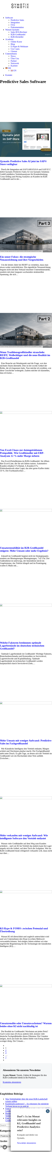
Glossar (14, 51)
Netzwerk (15, 63)
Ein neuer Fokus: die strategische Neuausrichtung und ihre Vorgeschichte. (22, 258)
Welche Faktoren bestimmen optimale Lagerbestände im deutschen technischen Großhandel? (22, 645)
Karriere (14, 66)
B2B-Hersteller (17, 37)
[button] (26, 156)
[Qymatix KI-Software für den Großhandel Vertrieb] (26, 7)
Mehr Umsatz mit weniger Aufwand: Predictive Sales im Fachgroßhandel (25, 742)
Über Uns (15, 58)
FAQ (13, 25)
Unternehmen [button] (11, 54)
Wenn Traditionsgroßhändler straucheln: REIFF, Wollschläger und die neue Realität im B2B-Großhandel (25, 355)
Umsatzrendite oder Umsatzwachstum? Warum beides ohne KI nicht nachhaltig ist (26, 1025)
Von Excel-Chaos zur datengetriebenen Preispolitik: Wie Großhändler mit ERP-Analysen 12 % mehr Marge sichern (22, 453)
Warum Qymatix (12, 30)
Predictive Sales (17, 20)
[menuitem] (28, 23)
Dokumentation (17, 27)
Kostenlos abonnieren (12, 1082)
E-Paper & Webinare (19, 46)
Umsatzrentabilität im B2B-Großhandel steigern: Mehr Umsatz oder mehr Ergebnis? (24, 549)
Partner (14, 61)
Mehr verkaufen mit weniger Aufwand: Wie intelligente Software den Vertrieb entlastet (24, 837)
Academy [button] (9, 39)
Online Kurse (16, 42)
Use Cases (15, 49)
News (13, 56)
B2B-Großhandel (18, 34)
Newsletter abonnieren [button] (26, 1143)
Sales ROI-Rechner (19, 32)
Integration (15, 22)
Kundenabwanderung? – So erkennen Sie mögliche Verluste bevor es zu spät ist (27, 1105)
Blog (13, 44)
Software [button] (9, 18)
